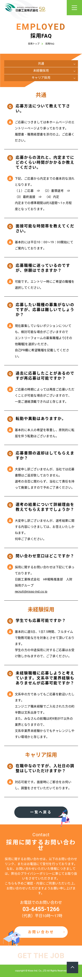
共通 (41, 63)
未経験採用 (41, 70)
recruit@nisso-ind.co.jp (31, 591)
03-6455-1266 (41, 909)
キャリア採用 (41, 77)
